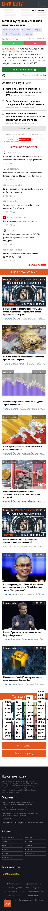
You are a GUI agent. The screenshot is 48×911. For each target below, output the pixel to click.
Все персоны (30, 853)
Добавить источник (15, 884)
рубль (39, 363)
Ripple (27, 782)
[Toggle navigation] (42, 4)
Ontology (9, 790)
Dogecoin (17, 790)
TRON (32, 782)
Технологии (7, 845)
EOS (22, 782)
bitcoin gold (32, 790)
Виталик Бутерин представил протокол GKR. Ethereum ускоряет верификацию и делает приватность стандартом (23, 237)
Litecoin (18, 782)
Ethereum (11, 782)
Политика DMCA (16, 896)
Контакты (39, 900)
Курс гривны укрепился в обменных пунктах (20, 221)
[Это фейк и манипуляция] (35, 43)
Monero (4, 784)
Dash (9, 786)
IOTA (18, 784)
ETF (35, 594)
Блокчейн (29, 849)
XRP (28, 784)
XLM (25, 786)
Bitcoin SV (21, 788)
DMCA (7, 903)
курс (22, 363)
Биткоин (28, 837)
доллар (35, 408)
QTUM (4, 792)
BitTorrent (10, 792)
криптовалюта (29, 318)
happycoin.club (14, 185)
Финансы (35, 546)
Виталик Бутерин (11, 51)
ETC (22, 786)
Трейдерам (41, 684)
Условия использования (15, 892)
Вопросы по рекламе (10, 873)
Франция (33, 501)
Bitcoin (4, 782)
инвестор (9, 546)
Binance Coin (13, 788)
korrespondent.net (16, 217)
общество (27, 30)
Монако (42, 501)
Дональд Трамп (11, 408)
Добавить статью (34, 884)
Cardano (29, 788)
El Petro (23, 784)
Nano (17, 792)
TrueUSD (24, 790)
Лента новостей (24, 745)
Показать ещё (24, 128)
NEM (13, 786)
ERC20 (17, 786)
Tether (4, 786)
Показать (6, 819)
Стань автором (32, 888)
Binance (42, 594)
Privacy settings (25, 900)
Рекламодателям (16, 888)
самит (25, 546)
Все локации (7, 857)
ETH (6, 34)
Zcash (13, 784)
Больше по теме (37, 264)
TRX (9, 784)
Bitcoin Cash (34, 784)
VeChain (30, 786)
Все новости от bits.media (34, 75)
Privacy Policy (10, 900)
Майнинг (29, 841)
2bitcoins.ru (13, 152)
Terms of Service (32, 896)
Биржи (5, 849)
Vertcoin (5, 788)
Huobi (35, 788)
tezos (4, 790)
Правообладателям (36, 892)
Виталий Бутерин (12, 30)
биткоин (30, 363)
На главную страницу (24, 753)
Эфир (38, 30)
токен (43, 408)
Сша (24, 501)
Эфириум (28, 34)
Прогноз (28, 845)
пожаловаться (25, 139)
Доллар (5, 841)
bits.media (12, 201)
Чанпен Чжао (11, 594)
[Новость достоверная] (13, 43)
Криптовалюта (8, 837)
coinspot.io (12, 230)
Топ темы (6, 853)
